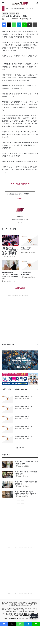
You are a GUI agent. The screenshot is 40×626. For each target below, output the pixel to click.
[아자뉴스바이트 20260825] (7, 439)
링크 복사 (20, 198)
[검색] (37, 3)
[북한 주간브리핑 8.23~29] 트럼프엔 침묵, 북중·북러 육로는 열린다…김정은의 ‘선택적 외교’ (10, 251)
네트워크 (18, 614)
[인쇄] (35, 24)
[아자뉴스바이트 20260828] (30, 265)
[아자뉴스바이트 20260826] (7, 429)
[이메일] (29, 24)
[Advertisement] (20, 317)
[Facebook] (4, 24)
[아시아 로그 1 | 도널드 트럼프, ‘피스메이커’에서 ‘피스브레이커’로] (7, 494)
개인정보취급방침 (17, 616)
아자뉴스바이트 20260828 (26, 273)
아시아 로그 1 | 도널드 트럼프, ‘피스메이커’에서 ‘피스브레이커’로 (25, 493)
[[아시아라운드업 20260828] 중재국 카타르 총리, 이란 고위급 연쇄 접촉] (10, 265)
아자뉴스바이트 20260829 (26, 249)
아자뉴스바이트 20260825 (23, 436)
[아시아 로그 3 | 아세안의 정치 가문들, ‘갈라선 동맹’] (7, 474)
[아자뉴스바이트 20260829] (30, 240)
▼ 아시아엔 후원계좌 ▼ (20, 184)
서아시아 (12, 13)
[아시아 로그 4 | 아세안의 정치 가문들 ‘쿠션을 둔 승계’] (7, 464)
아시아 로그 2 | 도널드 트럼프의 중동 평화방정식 (26, 483)
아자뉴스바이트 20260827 (23, 416)
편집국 (4, 19)
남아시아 (5, 13)
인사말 (13, 614)
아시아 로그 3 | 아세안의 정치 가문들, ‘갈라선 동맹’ (26, 473)
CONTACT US (27, 616)
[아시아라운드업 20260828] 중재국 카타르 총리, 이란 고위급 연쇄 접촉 (10, 275)
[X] (9, 24)
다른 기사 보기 (20, 448)
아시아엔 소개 (6, 614)
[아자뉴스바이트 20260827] (7, 419)
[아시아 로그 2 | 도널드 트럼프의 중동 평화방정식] (7, 484)
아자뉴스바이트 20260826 (23, 426)
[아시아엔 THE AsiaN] (20, 3)
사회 (17, 13)
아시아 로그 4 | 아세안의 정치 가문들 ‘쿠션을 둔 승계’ (26, 463)
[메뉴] (3, 3)
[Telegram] (19, 24)
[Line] (24, 24)
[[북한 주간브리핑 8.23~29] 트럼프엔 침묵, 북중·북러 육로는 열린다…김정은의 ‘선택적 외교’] (10, 240)
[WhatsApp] (14, 24)
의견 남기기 (20, 288)
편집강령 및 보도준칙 (28, 614)
